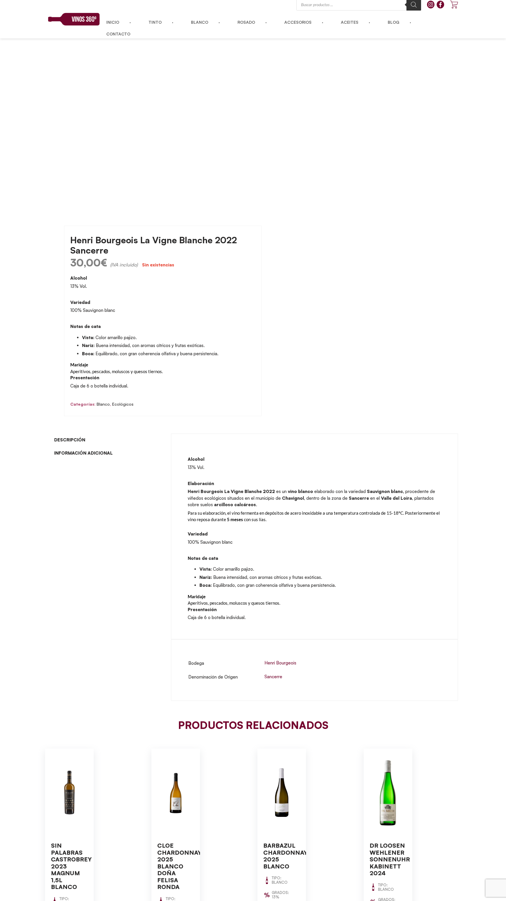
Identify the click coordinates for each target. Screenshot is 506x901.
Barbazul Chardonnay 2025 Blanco (285, 856)
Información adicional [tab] (83, 453)
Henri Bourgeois (280, 663)
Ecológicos (123, 404)
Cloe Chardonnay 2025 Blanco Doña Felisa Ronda (179, 866)
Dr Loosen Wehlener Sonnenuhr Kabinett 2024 (390, 859)
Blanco (103, 404)
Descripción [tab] (69, 440)
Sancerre (273, 676)
